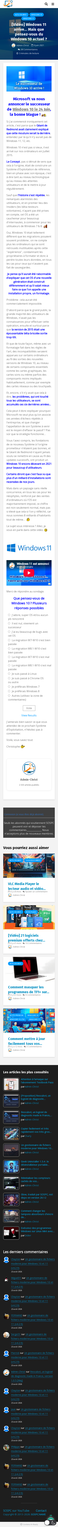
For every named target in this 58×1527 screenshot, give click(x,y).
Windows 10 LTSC (17, 1019)
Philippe (15, 1446)
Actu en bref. (21, 15)
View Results (29, 715)
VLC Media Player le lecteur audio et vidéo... (27, 886)
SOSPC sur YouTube (16, 1510)
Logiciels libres (33, 860)
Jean (13, 1409)
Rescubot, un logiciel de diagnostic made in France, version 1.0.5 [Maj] (32, 1376)
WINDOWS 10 (36, 15)
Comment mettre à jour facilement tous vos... (26, 1041)
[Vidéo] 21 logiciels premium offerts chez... (26, 938)
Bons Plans (31, 912)
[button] (50, 1522)
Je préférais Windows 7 (25, 686)
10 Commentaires (33, 943)
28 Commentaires (29, 49)
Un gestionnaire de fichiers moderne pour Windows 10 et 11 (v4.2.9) (33, 1263)
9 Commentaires (32, 995)
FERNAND (16, 1315)
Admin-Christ (22, 45)
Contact (41, 1510)
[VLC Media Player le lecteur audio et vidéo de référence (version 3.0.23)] (29, 865)
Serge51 (16, 1334)
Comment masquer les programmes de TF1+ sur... (28, 989)
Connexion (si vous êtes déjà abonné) (24, 814)
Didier (28, 1235)
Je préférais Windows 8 (25, 691)
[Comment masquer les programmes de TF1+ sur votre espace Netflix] (29, 969)
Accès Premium (16, 1015)
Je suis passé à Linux (24, 674)
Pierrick (15, 1352)
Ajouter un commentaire (36, 891)
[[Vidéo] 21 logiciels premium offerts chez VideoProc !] (29, 917)
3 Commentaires (34, 1046)
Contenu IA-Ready (30, 1524)
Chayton (15, 1259)
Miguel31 (16, 1277)
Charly (28, 1136)
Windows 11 (28, 18)
